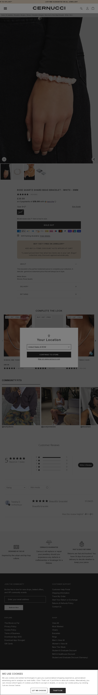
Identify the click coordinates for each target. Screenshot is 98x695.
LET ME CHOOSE (39, 690)
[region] (49, 682)
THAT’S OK (57, 690)
